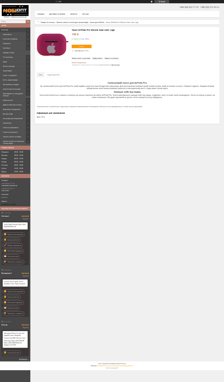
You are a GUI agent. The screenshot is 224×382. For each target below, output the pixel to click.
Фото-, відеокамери (10, 80)
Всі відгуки (23, 359)
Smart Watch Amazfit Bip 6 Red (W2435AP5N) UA (14, 225)
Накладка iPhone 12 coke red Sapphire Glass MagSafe (14, 334)
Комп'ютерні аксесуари (11, 89)
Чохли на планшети (10, 132)
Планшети (7, 43)
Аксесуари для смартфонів (13, 118)
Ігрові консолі (8, 100)
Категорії (4, 30)
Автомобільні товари (11, 84)
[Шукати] (28, 21)
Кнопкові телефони (10, 39)
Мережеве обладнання (11, 109)
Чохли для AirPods (97, 22)
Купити (81, 46)
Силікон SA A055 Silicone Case (14, 338)
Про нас (85, 14)
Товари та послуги (48, 22)
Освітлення (7, 123)
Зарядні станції (8, 53)
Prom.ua (123, 363)
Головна (40, 14)
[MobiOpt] (15, 10)
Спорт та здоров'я (10, 75)
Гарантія (73, 14)
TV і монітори (8, 57)
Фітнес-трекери (9, 66)
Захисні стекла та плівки (12, 137)
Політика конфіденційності (124, 366)
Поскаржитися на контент (105, 366)
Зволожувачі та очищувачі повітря (13, 94)
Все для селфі (8, 114)
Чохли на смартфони (10, 127)
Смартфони (7, 34)
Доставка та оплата (57, 14)
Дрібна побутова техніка (12, 105)
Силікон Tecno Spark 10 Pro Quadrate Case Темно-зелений (14, 283)
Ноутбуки (6, 48)
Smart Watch (7, 71)
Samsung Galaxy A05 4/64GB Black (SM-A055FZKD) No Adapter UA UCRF (14, 343)
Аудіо (5, 62)
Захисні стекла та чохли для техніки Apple (13, 142)
